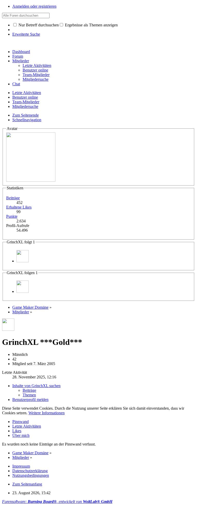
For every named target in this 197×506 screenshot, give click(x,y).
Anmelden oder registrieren (34, 6)
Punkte (11, 216)
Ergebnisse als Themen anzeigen (91, 25)
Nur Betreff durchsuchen (38, 25)
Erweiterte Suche (26, 34)
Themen (29, 395)
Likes (16, 431)
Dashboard (21, 51)
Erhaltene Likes (19, 207)
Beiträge (13, 198)
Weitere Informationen (46, 413)
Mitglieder (20, 61)
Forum (17, 56)
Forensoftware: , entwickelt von (57, 501)
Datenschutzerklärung (30, 471)
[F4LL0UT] (22, 261)
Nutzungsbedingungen (30, 475)
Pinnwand (20, 421)
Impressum (21, 466)
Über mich (20, 435)
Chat (16, 84)
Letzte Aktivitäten (26, 426)
